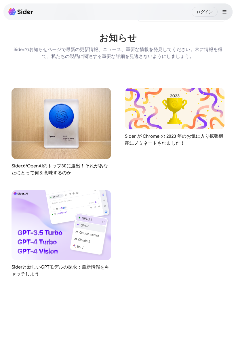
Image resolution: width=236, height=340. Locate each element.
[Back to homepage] (21, 12)
